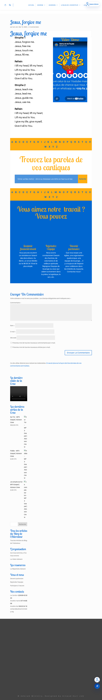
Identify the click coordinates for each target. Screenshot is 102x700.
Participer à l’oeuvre (17, 586)
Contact (37, 687)
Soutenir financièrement (28, 247)
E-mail (13, 332)
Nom (12, 326)
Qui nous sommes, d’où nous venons (35, 645)
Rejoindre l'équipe (51, 247)
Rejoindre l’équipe (16, 582)
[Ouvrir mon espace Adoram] (97, 679)
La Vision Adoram (16, 559)
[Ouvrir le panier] (97, 686)
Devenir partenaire (74, 247)
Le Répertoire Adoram (18, 569)
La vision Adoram (34, 638)
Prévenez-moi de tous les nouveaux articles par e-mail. (31, 347)
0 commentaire (34, 27)
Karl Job (15, 27)
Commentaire (15, 303)
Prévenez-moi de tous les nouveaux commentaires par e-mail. (33, 343)
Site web (13, 338)
